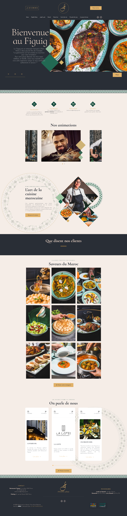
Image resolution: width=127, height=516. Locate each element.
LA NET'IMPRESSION (37, 506)
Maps (117, 74)
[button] (54, 465)
